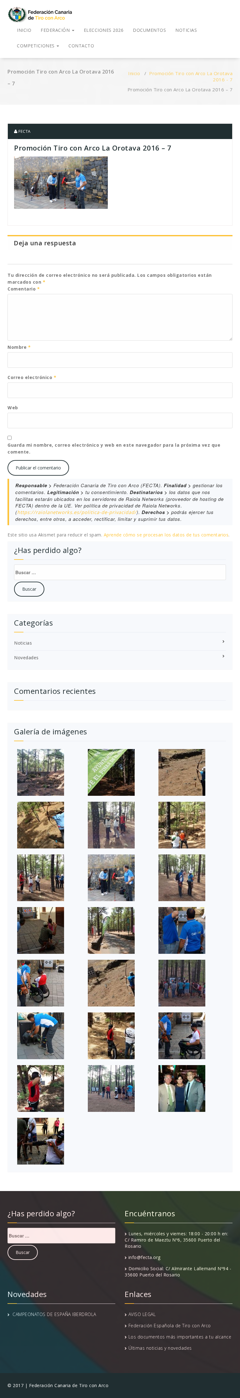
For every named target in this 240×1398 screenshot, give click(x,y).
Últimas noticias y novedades (160, 1348)
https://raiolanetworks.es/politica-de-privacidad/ (77, 512)
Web (13, 408)
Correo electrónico (32, 377)
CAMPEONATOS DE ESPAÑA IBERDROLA (54, 1314)
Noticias (23, 643)
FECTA (24, 131)
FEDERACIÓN (56, 30)
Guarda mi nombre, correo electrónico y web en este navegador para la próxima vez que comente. (114, 448)
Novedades (26, 658)
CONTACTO (81, 46)
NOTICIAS (186, 30)
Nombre (19, 347)
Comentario (24, 289)
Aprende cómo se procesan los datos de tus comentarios (166, 535)
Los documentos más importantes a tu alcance (180, 1337)
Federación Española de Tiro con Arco (169, 1325)
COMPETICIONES (36, 46)
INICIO (24, 30)
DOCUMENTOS (149, 30)
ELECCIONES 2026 (104, 30)
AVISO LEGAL (142, 1314)
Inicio (134, 73)
